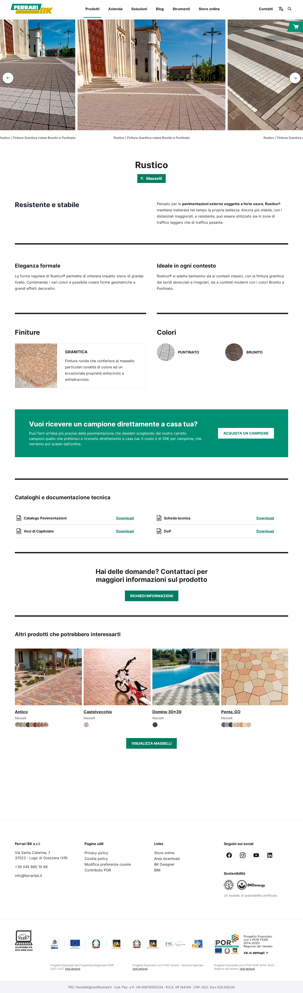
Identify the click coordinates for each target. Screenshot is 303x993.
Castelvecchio (98, 711)
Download (125, 518)
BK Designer (164, 864)
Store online (209, 9)
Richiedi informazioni (151, 596)
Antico (21, 711)
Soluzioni (139, 9)
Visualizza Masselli (151, 743)
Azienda (115, 9)
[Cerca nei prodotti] (289, 9)
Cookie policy (96, 858)
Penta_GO (230, 711)
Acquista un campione (246, 433)
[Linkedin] (269, 855)
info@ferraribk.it (28, 875)
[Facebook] (229, 855)
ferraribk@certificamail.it (94, 987)
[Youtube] (256, 855)
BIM (157, 870)
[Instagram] (242, 855)
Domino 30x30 (166, 711)
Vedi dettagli (72, 968)
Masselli (154, 178)
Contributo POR (98, 870)
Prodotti (92, 9)
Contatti (266, 9)
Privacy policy (96, 853)
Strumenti (181, 9)
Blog (160, 9)
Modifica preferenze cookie (108, 864)
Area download (167, 858)
